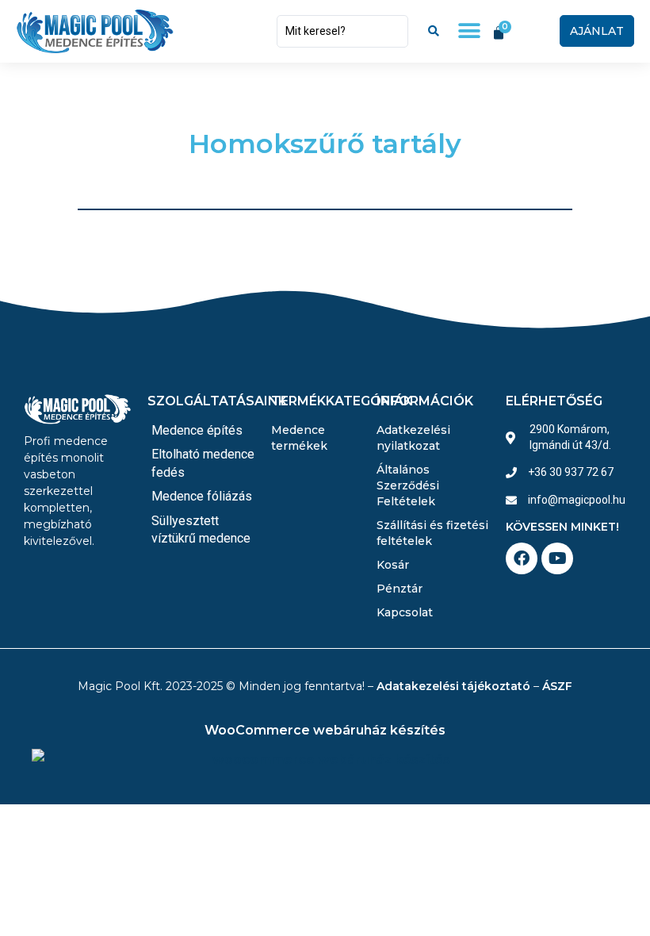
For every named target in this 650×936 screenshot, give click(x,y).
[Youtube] (557, 558)
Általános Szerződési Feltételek (408, 485)
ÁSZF (557, 686)
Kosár (393, 565)
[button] (469, 31)
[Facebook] (521, 558)
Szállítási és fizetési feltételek (432, 533)
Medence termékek (299, 438)
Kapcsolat (405, 612)
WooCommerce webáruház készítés (325, 730)
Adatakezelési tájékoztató (453, 686)
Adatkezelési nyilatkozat (413, 438)
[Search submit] (433, 30)
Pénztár (399, 588)
